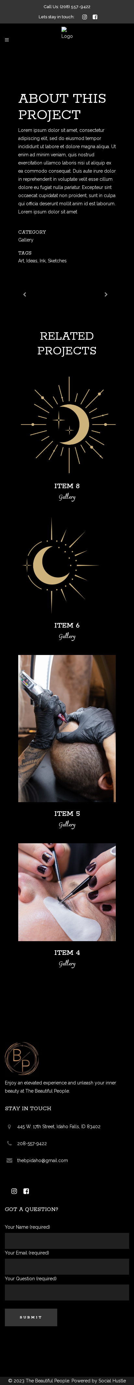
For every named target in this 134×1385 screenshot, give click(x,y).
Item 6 (67, 625)
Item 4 (67, 952)
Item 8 (67, 486)
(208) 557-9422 (75, 6)
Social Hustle (112, 1380)
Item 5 (67, 813)
